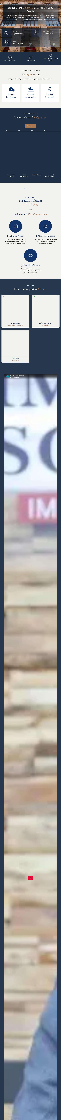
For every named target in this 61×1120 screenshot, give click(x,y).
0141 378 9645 (30, 204)
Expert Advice (48, 33)
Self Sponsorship (24, 175)
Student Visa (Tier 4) (11, 175)
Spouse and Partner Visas (49, 175)
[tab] (30, 126)
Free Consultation (37, 214)
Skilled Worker (37, 175)
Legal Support (18, 43)
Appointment (17, 33)
